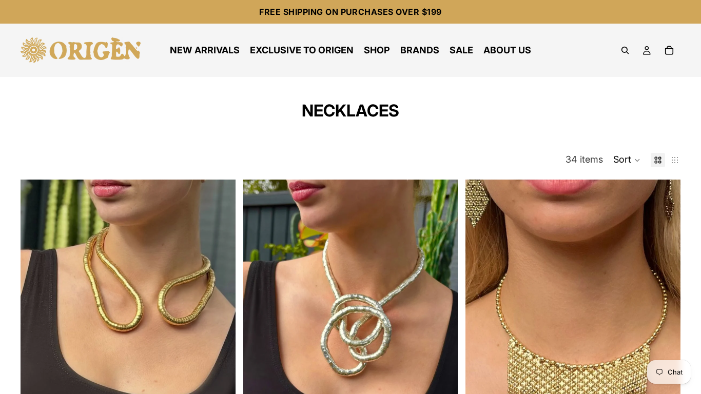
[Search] (625, 50)
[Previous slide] (36, 340)
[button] (626, 160)
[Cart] (669, 50)
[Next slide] (220, 340)
